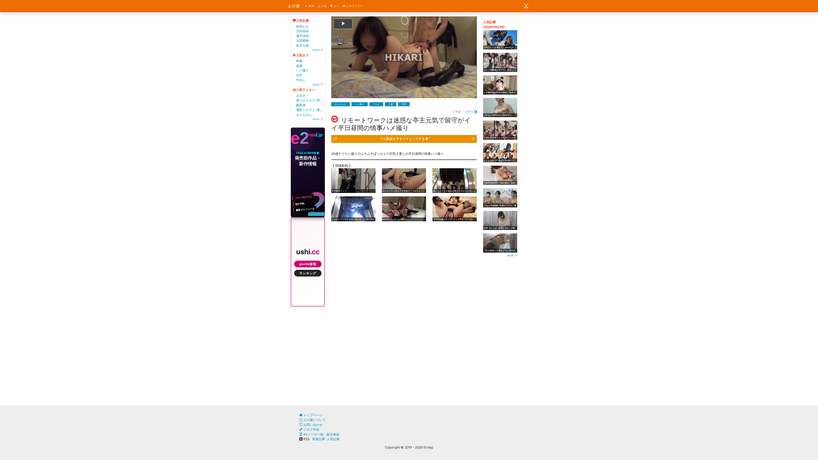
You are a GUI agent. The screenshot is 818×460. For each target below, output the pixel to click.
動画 (311, 5)
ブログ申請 (310, 429)
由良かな (302, 26)
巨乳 (299, 75)
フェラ (376, 104)
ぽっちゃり (340, 104)
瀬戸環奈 (302, 36)
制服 (299, 61)
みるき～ (302, 95)
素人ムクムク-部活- (310, 100)
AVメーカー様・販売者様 (320, 434)
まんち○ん (304, 115)
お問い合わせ (312, 425)
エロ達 (294, 5)
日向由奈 (302, 31)
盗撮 (299, 66)
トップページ (312, 415)
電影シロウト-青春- (310, 110)
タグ (336, 5)
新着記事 (318, 439)
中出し (301, 80)
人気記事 (333, 439)
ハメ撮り (302, 70)
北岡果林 (302, 41)
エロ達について (314, 420)
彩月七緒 (302, 45)
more (316, 50)
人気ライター (354, 5)
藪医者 (301, 105)
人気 (323, 5)
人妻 (390, 104)
